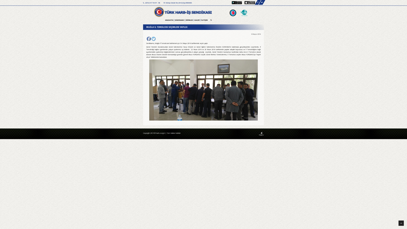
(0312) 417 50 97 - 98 (152, 3)
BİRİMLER (189, 20)
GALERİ (197, 20)
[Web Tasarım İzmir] (261, 134)
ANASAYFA (169, 20)
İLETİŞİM (204, 20)
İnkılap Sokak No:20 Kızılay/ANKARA (178, 3)
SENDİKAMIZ (179, 20)
